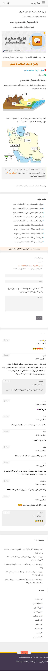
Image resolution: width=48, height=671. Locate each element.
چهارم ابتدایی (37, 611)
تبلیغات (26, 661)
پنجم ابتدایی (37, 616)
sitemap (19, 661)
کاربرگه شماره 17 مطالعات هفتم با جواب (28, 242)
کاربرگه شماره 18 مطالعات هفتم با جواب (28, 237)
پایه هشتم (38, 628)
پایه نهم (39, 632)
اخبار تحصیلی (37, 603)
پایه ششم (38, 620)
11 (22, 16)
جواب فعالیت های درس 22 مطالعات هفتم (28, 212)
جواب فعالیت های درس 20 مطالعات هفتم (28, 221)
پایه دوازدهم (37, 637)
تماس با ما (34, 661)
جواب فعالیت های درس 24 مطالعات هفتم (28, 204)
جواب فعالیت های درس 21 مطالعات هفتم (28, 216)
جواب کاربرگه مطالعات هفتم (34, 70)
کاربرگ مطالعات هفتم (33, 186)
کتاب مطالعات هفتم (21, 186)
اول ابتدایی (38, 599)
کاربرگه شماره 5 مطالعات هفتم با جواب (32, 12)
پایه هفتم (39, 624)
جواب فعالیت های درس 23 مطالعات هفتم (28, 208)
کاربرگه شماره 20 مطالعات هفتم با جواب (28, 229)
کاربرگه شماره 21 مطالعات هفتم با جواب (28, 225)
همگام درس (43, 661)
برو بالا (24, 653)
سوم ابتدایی (38, 607)
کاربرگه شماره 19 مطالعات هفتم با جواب (28, 233)
